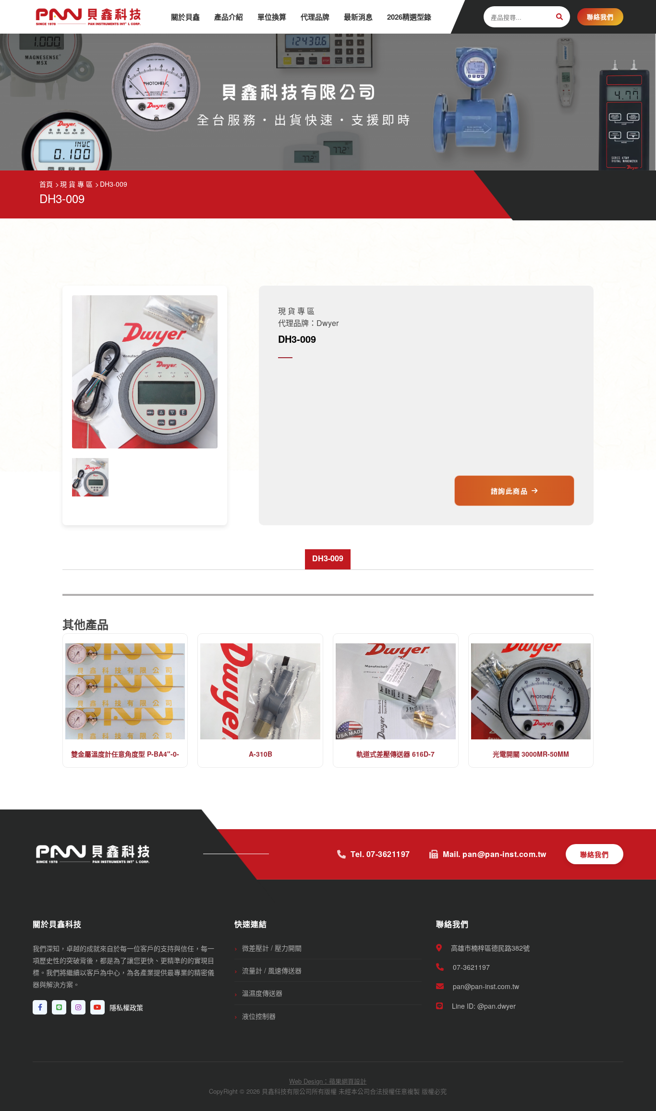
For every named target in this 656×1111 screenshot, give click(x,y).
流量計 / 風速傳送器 (272, 970)
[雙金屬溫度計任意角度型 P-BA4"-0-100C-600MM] (125, 691)
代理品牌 (315, 17)
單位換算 (271, 17)
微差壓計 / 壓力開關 (272, 948)
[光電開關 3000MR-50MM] (531, 691)
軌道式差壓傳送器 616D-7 (395, 754)
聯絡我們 (600, 16)
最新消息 (358, 17)
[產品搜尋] (559, 17)
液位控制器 (259, 1016)
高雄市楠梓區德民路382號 (489, 948)
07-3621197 (470, 967)
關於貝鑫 (185, 17)
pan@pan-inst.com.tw (485, 986)
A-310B (260, 754)
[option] (90, 477)
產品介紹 (228, 17)
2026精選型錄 (409, 17)
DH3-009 (327, 558)
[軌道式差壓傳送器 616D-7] (396, 691)
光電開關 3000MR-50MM (531, 754)
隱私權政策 (126, 1007)
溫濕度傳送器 (262, 993)
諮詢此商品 (509, 490)
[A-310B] (260, 691)
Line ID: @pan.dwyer (483, 1006)
